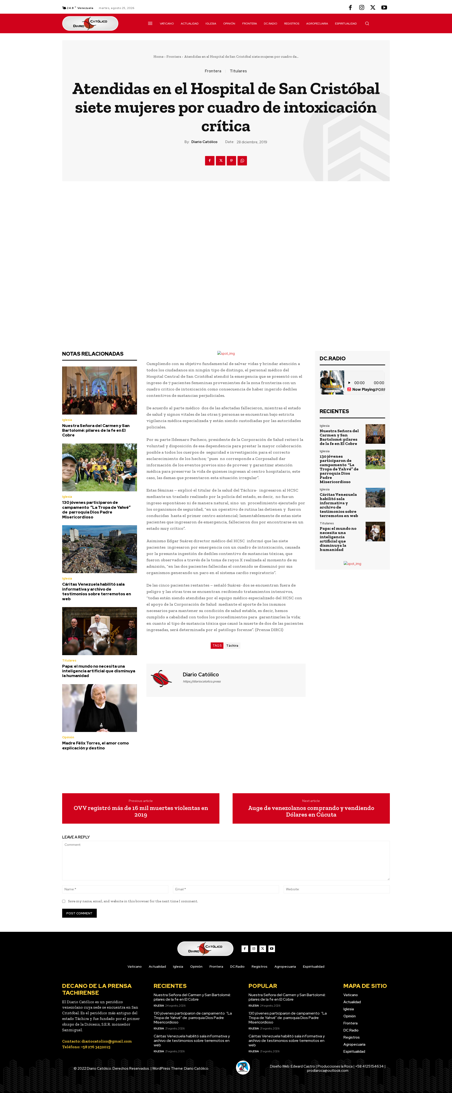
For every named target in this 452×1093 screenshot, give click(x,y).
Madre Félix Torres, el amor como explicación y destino (95, 745)
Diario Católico (204, 142)
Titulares (238, 71)
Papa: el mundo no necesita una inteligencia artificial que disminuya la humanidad (98, 671)
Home (158, 56)
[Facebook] (350, 8)
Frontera (173, 56)
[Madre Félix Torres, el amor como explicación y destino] (99, 708)
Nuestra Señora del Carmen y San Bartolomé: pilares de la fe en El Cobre (95, 430)
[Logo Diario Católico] (99, 23)
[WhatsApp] (242, 160)
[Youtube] (384, 8)
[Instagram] (361, 8)
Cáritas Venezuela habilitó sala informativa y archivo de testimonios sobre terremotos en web (96, 591)
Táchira (232, 646)
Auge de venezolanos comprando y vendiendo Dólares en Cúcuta (311, 811)
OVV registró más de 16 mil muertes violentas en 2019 (141, 811)
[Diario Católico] (164, 679)
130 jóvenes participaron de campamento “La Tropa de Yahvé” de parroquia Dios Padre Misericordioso (96, 509)
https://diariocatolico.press (202, 681)
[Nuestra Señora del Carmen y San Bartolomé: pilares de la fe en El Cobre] (99, 390)
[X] (373, 8)
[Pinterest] (231, 160)
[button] (367, 23)
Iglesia (67, 419)
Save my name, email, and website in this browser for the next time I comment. (133, 901)
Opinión (68, 737)
